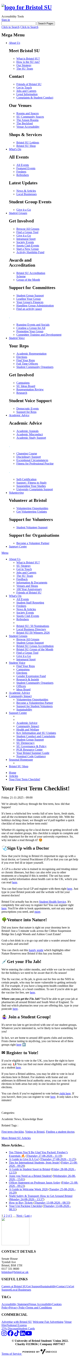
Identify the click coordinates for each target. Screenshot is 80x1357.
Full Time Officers (27, 363)
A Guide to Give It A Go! (24, 1159)
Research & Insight (27, 679)
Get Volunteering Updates (31, 511)
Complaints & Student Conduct (34, 97)
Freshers (21, 171)
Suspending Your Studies (31, 486)
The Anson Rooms (27, 120)
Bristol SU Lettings (27, 142)
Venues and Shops (27, 585)
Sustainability (24, 709)
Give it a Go (23, 209)
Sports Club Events (27, 245)
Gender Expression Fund (31, 676)
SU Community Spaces (30, 116)
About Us (14, 559)
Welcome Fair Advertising (48, 1321)
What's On (15, 595)
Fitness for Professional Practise (35, 463)
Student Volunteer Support (31, 527)
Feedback (22, 579)
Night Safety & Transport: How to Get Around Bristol (40, 1196)
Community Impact (20, 696)
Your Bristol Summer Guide (32, 753)
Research (21, 392)
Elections (21, 357)
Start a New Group (27, 248)
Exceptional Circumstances (32, 460)
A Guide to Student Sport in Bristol (29, 1169)
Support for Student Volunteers (34, 706)
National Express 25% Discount (14, 1327)
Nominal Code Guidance (31, 756)
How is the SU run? (28, 61)
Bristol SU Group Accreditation (35, 646)
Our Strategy (23, 65)
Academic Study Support (31, 437)
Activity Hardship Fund (30, 252)
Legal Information (27, 94)
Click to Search (10, 27)
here (14, 882)
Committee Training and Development (38, 334)
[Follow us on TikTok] (16, 1334)
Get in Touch (24, 87)
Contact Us (63, 1286)
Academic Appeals (27, 431)
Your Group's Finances (29, 302)
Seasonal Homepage (21, 759)
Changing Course (26, 453)
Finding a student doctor (60, 1131)
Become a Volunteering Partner (34, 702)
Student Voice (17, 662)
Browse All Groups (27, 228)
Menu (4, 552)
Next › (20, 1215)
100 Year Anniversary (29, 589)
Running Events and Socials (32, 324)
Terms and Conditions (39, 1307)
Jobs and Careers (26, 90)
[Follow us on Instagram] (4, 1334)
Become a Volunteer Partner (32, 543)
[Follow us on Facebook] (10, 1334)
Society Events (25, 242)
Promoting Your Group (29, 331)
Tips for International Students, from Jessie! (34, 1162)
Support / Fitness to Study (31, 482)
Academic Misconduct (29, 434)
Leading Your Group (28, 298)
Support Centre (18, 712)
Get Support (33, 1286)
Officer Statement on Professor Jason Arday (34, 1182)
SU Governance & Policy (31, 746)
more (37, 911)
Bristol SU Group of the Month (34, 649)
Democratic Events (27, 408)
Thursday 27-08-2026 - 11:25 (58, 1159)
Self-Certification (26, 479)
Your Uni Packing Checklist (25, 1206)
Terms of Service (11, 1353)
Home (12, 772)
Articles (13, 776)
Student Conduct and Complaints (35, 736)
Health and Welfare (27, 729)
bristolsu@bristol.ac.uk (14, 1272)
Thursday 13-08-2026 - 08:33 (51, 1202)
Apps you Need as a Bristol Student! (30, 1175)
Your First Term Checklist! (24, 779)
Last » (28, 1215)
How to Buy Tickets (21, 1202)
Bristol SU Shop (26, 145)
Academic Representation (31, 353)
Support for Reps (26, 411)
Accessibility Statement (15, 1304)
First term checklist (12, 1131)
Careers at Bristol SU (13, 1286)
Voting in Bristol (34, 1131)
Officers (21, 686)
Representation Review (30, 389)
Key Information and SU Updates (36, 732)
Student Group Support (30, 295)
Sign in (5, 19)
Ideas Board (23, 689)
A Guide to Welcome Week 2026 (28, 1189)
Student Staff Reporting (30, 602)
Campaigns (23, 382)
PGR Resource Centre (29, 749)
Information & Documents (31, 582)
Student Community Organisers (34, 367)
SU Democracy (25, 743)
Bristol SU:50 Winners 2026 (33, 632)
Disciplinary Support (28, 456)
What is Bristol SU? (28, 58)
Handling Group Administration (35, 305)
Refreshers (22, 175)
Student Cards (26, 1328)
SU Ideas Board (25, 386)
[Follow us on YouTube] (28, 1334)
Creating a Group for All (30, 328)
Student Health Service (52, 901)
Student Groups (18, 636)
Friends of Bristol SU (28, 84)
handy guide (36, 950)
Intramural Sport (26, 238)
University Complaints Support (34, 489)
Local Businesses (26, 194)
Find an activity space (29, 308)
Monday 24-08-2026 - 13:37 (26, 1199)
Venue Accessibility (27, 126)
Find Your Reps (25, 360)
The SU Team (24, 68)
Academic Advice (19, 692)
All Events (22, 165)
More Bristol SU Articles (16, 1138)
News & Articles (26, 190)
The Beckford (24, 123)
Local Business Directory (31, 629)
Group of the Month (28, 279)
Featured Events (25, 168)
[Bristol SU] (26, 7)
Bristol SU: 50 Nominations (32, 626)
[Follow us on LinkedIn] (22, 1334)
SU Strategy (23, 565)
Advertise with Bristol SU (16, 1321)
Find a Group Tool (27, 232)
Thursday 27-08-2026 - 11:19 (44, 1155)
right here (65, 1093)
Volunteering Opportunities (32, 508)
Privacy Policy (17, 1307)
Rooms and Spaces (27, 113)
